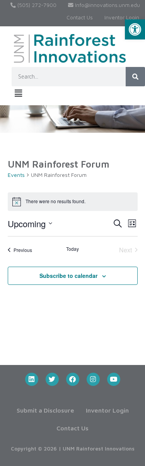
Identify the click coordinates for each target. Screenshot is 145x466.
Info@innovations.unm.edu (106, 5)
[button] (135, 29)
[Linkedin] (31, 379)
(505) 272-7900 (36, 5)
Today (72, 249)
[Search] (135, 76)
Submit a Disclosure (45, 410)
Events (16, 174)
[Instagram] (93, 379)
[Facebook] (72, 379)
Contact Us (80, 17)
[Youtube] (113, 379)
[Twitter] (52, 379)
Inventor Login (121, 17)
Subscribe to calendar (68, 275)
